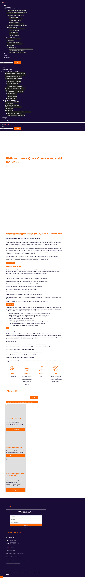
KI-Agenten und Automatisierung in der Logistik (17, 12)
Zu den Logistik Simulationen (15, 455)
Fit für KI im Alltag (10, 45)
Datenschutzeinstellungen (37, 572)
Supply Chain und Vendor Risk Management (16, 10)
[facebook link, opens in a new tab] (7, 574)
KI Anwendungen (10, 40)
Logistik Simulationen (11, 27)
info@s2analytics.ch (14, 543)
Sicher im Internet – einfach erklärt (16, 50)
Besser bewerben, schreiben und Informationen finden (21, 49)
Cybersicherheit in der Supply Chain (15, 15)
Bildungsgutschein (11, 47)
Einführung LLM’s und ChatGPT (14, 38)
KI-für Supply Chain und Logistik (11, 8)
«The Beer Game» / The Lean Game (17, 28)
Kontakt (5, 55)
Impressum (18, 572)
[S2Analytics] (5, 2)
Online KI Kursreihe (10, 550)
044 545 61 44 (13, 540)
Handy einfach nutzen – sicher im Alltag (17, 52)
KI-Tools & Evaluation (14, 22)
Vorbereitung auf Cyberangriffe (16, 18)
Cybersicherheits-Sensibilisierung (16, 23)
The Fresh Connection (14, 30)
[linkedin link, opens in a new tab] (6, 574)
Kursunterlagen (7, 57)
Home (5, 5)
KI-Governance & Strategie (15, 20)
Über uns (6, 54)
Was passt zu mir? (8, 7)
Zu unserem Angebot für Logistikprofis (15, 490)
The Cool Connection (13, 34)
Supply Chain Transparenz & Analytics (15, 13)
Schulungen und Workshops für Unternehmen (17, 25)
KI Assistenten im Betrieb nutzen (14, 42)
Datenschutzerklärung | (26, 572)
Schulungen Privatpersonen (10, 37)
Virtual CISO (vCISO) (13, 17)
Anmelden (34, 397)
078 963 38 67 (13, 542)
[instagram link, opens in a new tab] (8, 574)
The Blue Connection (13, 32)
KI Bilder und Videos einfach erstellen (15, 44)
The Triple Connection (14, 35)
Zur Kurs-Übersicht (15, 429)
